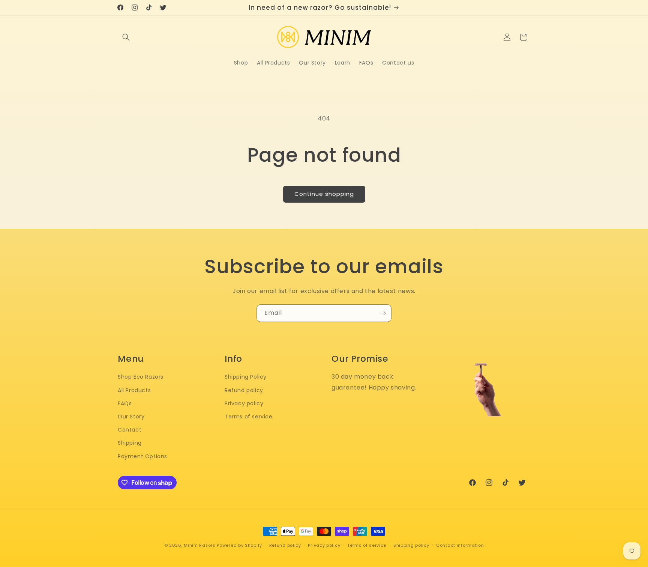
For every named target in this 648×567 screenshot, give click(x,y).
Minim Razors (199, 545)
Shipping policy (411, 545)
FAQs (125, 403)
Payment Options (142, 456)
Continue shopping (324, 194)
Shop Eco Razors (141, 377)
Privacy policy (244, 403)
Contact (129, 429)
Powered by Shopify (239, 545)
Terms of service (249, 416)
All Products (134, 390)
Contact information (460, 545)
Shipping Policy (246, 377)
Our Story (131, 416)
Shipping (130, 443)
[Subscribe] (383, 313)
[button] (126, 37)
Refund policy (244, 390)
